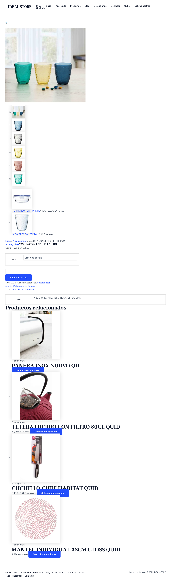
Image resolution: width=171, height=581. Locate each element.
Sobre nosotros (142, 6)
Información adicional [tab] (23, 289)
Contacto (115, 6)
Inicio (39, 6)
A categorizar (20, 241)
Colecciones (100, 6)
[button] (6, 23)
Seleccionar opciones (27, 370)
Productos (75, 6)
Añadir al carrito (18, 277)
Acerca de (60, 6)
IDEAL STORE (19, 6)
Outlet (127, 6)
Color (13, 259)
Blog (87, 6)
